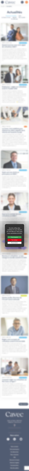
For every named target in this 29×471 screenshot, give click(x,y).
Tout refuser (14, 240)
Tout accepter (14, 237)
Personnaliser (14, 242)
